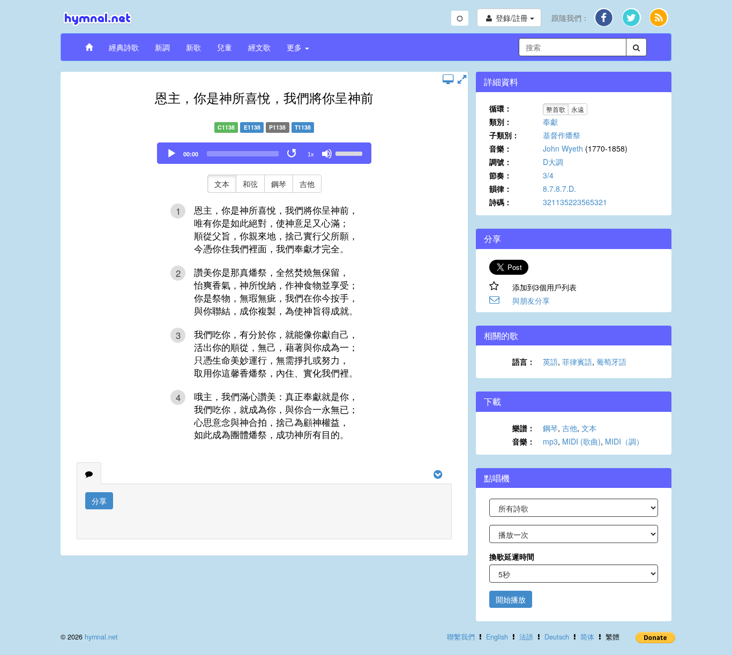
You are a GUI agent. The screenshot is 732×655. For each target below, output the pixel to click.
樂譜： (523, 428)
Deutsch (556, 637)
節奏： (500, 175)
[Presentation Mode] (448, 78)
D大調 (553, 161)
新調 (162, 47)
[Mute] (327, 153)
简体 (587, 637)
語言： (523, 361)
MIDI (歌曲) (581, 441)
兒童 (224, 47)
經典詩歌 (124, 47)
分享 (99, 500)
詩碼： (500, 202)
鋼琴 (278, 183)
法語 (526, 637)
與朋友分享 (531, 300)
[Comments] (89, 473)
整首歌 (555, 109)
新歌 (193, 47)
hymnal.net (101, 637)
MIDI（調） (624, 441)
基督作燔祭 (561, 135)
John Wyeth (563, 148)
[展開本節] (462, 78)
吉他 (307, 183)
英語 (550, 361)
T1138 (303, 127)
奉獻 (550, 121)
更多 (295, 47)
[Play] (171, 153)
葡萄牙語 (611, 361)
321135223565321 (575, 202)
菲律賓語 (577, 361)
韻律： (500, 188)
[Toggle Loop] (292, 153)
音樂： (500, 148)
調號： (500, 161)
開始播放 (511, 599)
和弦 (250, 183)
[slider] (350, 152)
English (497, 637)
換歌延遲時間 (511, 556)
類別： (500, 121)
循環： (500, 108)
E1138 (252, 127)
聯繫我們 (461, 637)
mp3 (550, 441)
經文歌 (259, 47)
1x (311, 154)
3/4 (548, 175)
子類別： (504, 135)
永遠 (577, 109)
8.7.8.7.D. (559, 188)
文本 (221, 183)
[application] (264, 153)
